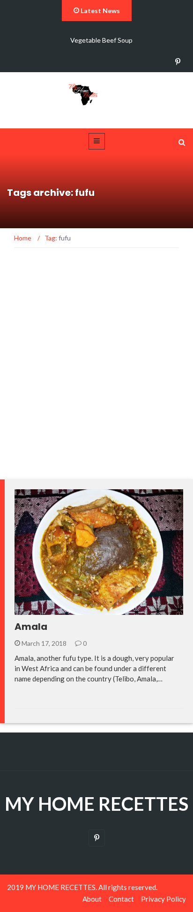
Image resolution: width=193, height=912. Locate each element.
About (92, 899)
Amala (31, 626)
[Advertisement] (96, 368)
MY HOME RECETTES (96, 803)
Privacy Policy (163, 899)
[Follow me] (178, 62)
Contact (121, 899)
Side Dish (42, 609)
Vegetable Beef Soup (101, 40)
